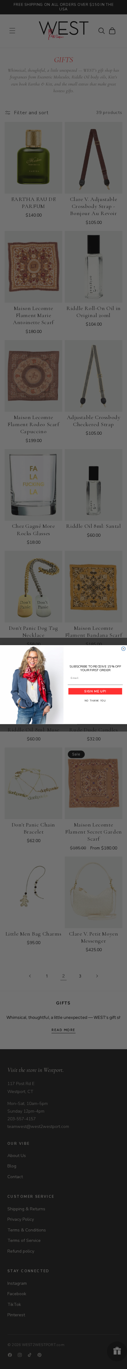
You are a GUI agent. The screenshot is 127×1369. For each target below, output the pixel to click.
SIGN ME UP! (95, 691)
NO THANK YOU (95, 700)
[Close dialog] (123, 649)
